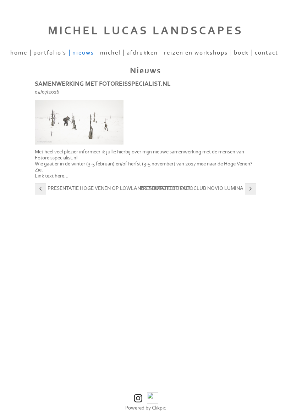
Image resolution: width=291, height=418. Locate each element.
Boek (241, 53)
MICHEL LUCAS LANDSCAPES (145, 31)
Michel (110, 53)
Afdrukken (142, 53)
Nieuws (83, 53)
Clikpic (159, 408)
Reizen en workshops (196, 53)
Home (18, 53)
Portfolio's (49, 53)
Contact (266, 53)
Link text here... (51, 176)
